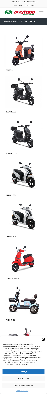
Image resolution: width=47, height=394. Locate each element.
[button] (43, 339)
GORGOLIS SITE (30, 6)
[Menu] (40, 13)
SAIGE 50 (9, 70)
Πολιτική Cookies (22, 391)
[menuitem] (24, 2)
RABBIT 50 (10, 320)
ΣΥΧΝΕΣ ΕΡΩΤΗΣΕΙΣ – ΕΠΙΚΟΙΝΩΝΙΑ (24, 2)
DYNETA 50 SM (12, 278)
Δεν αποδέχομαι (23, 378)
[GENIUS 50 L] (23, 175)
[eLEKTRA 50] (23, 92)
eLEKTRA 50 (11, 112)
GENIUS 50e (11, 236)
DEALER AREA (17, 6)
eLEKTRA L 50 (11, 153)
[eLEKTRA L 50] (23, 134)
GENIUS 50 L (11, 195)
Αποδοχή (23, 371)
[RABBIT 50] (23, 300)
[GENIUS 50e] (23, 217)
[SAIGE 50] (23, 51)
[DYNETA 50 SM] (23, 259)
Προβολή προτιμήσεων (23, 385)
